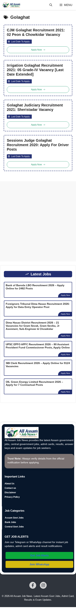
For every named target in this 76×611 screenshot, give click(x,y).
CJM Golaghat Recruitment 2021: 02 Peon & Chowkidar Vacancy (36, 32)
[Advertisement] (38, 221)
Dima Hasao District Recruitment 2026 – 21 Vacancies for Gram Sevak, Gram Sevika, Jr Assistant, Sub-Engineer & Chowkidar (32, 325)
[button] (51, 5)
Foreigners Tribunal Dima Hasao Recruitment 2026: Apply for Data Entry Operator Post (38, 305)
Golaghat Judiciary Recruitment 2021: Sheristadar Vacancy (35, 107)
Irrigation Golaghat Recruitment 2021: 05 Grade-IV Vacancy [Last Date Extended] (35, 69)
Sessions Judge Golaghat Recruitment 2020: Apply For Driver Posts (38, 144)
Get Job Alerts (39, 555)
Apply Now (65, 295)
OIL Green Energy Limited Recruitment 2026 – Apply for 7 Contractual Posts (34, 383)
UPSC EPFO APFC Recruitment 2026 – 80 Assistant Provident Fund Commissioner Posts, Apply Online (38, 346)
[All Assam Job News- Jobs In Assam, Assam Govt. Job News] (11, 5)
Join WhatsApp (39, 564)
